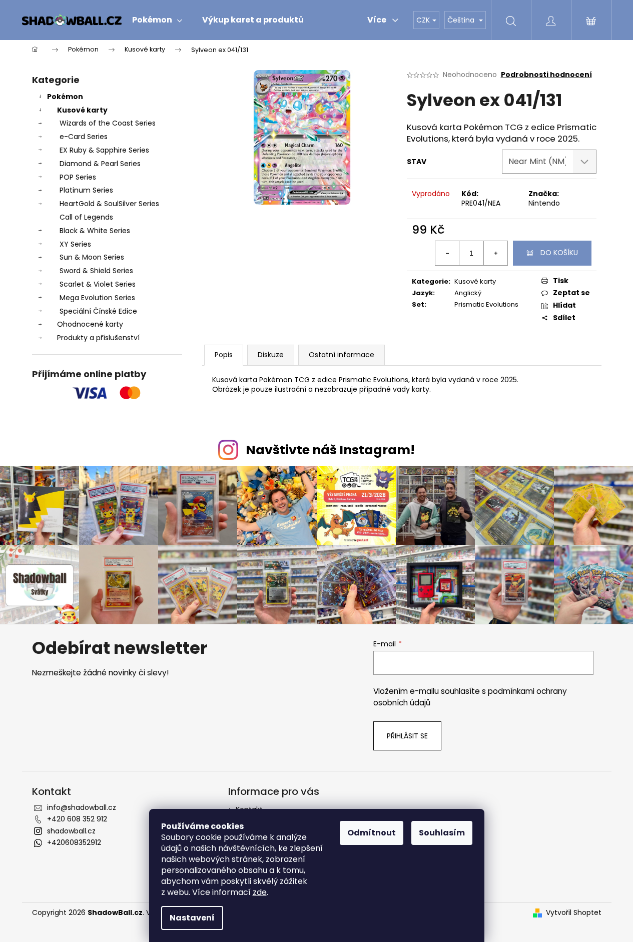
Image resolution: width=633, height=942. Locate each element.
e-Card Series (84, 137)
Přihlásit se (407, 736)
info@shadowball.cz (81, 807)
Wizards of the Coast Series (108, 123)
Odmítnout (371, 832)
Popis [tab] (224, 355)
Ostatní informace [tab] (341, 355)
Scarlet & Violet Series (98, 284)
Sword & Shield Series (96, 271)
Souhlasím (442, 832)
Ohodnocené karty (90, 324)
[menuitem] (157, 20)
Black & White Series (95, 231)
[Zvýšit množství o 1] (495, 253)
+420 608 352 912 (77, 819)
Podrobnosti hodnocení (546, 75)
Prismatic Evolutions (486, 304)
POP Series (78, 177)
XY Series (75, 244)
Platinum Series (86, 190)
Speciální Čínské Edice (98, 311)
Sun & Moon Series (92, 257)
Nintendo (544, 203)
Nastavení (192, 917)
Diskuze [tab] (271, 355)
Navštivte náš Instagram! (330, 450)
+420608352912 (74, 842)
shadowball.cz (71, 831)
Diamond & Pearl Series (100, 164)
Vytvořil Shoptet (573, 912)
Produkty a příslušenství (98, 338)
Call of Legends (86, 217)
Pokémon (65, 97)
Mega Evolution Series (97, 298)
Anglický (467, 293)
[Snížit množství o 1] (447, 253)
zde (260, 892)
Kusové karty (82, 110)
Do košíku (559, 253)
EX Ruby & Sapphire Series (104, 150)
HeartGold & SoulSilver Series (109, 204)
